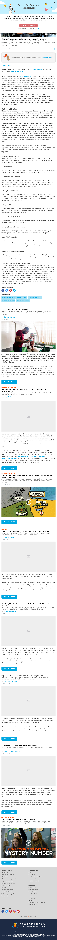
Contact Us (31, 900)
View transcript (7, 65)
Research (4, 887)
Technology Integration (8, 894)
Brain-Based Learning (7, 874)
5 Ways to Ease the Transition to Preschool (20, 746)
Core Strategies (33, 889)
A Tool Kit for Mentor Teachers (15, 310)
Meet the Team (32, 891)
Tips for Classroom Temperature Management (22, 676)
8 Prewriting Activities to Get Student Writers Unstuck (25, 531)
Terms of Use (33, 916)
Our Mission (32, 887)
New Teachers (5, 885)
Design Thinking (21, 297)
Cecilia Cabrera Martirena (12, 751)
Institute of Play (15, 72)
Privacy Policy (24, 916)
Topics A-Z (4, 896)
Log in (37, 28)
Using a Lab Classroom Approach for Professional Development (23, 390)
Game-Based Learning (35, 297)
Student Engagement (23, 300)
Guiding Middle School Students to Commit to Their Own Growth (26, 605)
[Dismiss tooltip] (54, 54)
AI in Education (5, 876)
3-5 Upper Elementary (35, 876)
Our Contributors (33, 894)
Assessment (5, 872)
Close (54, 2)
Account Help (32, 904)
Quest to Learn (25, 76)
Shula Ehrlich (37, 69)
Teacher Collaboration (8, 297)
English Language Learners (9, 881)
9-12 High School (33, 881)
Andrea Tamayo (9, 537)
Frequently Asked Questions (36, 902)
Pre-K (30, 872)
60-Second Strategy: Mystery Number (18, 819)
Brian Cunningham (10, 611)
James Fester (8, 397)
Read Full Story (9, 382)
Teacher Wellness (6, 891)
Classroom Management (8, 879)
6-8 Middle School (34, 879)
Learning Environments (8, 883)
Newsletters (32, 896)
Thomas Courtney (10, 317)
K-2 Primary (31, 874)
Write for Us (31, 898)
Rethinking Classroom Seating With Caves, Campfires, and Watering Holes (27, 476)
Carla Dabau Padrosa (11, 681)
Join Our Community (28, 25)
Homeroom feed (46, 57)
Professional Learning (8, 300)
